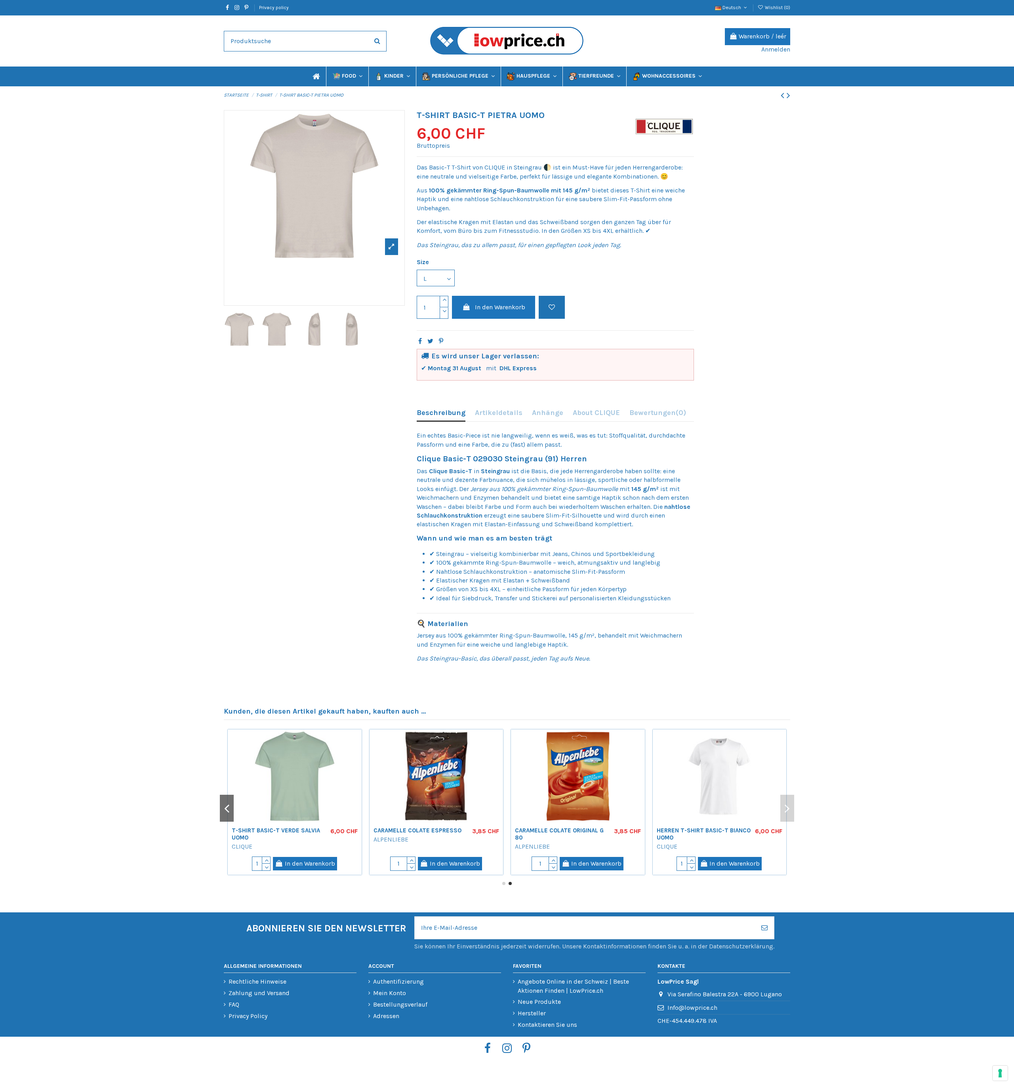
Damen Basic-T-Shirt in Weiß (419, 830)
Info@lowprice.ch (692, 1007)
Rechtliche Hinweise (257, 981)
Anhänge (547, 412)
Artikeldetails (498, 412)
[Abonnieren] (764, 928)
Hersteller (532, 1013)
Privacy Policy (248, 1016)
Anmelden (775, 49)
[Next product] (788, 95)
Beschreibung (441, 412)
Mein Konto (389, 993)
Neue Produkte (539, 1001)
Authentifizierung (398, 981)
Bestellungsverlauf (400, 1004)
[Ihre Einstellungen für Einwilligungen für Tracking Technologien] (1000, 1073)
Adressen (386, 1016)
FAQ (234, 1004)
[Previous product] (784, 95)
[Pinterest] (441, 341)
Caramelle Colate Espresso (701, 830)
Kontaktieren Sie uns (547, 1024)
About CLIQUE (596, 412)
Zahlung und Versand (259, 993)
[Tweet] (430, 341)
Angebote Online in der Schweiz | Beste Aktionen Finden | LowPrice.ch (573, 986)
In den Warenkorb (500, 307)
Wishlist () (777, 7)
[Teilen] (420, 341)
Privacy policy (274, 7)
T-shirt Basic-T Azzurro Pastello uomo (269, 834)
